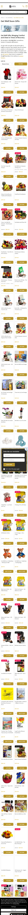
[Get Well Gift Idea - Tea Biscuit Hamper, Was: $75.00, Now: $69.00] (21, 835)
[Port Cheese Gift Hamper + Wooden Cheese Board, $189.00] (7, 103)
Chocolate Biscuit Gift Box (7, 760)
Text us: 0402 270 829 (19, 912)
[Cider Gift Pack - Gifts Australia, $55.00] (21, 779)
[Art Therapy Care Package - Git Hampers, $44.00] (7, 386)
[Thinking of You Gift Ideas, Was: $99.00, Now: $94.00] (21, 498)
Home (2, 15)
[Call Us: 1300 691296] (24, 3)
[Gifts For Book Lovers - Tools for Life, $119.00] (7, 301)
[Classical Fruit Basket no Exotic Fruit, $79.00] (7, 835)
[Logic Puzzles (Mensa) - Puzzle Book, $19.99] (21, 724)
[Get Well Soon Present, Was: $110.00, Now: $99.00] (7, 667)
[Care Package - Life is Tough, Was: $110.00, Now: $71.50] (21, 526)
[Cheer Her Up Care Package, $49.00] (21, 386)
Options (8, 93)
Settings (13, 904)
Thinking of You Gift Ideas (20, 506)
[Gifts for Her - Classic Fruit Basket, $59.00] (7, 779)
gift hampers (6, 51)
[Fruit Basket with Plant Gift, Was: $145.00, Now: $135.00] (21, 216)
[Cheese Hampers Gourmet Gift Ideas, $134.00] (21, 131)
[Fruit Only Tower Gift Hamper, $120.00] (7, 159)
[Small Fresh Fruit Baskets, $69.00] (21, 187)
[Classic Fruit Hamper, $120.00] (21, 103)
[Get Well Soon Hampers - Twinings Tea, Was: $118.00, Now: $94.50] (21, 159)
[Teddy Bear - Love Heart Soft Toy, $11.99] (7, 498)
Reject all (13, 907)
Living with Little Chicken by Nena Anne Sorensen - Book (7, 704)
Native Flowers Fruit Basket (20, 760)
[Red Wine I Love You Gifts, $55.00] (21, 414)
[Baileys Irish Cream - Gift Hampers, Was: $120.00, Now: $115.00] (21, 610)
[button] (26, 446)
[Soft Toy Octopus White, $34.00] (7, 442)
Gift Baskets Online (5, 534)
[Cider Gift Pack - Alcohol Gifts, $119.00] (7, 807)
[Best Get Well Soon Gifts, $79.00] (21, 807)
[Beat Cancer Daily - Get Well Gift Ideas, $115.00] (7, 582)
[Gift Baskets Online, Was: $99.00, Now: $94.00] (7, 526)
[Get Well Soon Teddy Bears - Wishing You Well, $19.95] (7, 554)
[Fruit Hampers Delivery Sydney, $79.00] (21, 245)
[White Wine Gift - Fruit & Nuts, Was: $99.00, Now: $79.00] (21, 667)
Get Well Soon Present (6, 674)
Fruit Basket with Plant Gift (20, 223)
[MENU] (2, 4)
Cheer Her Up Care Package (21, 393)
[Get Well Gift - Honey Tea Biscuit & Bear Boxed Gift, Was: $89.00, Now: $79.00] (7, 892)
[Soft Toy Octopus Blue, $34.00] (21, 442)
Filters (21, 61)
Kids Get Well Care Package (21, 365)
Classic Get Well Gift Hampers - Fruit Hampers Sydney (6, 225)
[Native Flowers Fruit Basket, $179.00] (21, 753)
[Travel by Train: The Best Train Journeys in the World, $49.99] (7, 724)
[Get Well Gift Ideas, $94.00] (21, 892)
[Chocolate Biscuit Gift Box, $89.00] (7, 753)
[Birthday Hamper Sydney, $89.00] (21, 639)
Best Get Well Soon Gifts (20, 815)
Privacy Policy (16, 901)
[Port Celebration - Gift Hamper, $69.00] (7, 75)
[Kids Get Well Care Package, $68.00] (21, 358)
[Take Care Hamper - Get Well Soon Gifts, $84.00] (21, 582)
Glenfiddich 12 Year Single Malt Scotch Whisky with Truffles (6, 478)
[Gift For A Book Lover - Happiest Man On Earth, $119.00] (7, 329)
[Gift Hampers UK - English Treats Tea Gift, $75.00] (21, 863)
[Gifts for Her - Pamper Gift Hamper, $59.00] (21, 75)
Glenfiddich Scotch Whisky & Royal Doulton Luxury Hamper (21, 478)
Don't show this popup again (13, 466)
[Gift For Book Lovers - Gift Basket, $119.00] (7, 358)
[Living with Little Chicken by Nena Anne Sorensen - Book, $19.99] (7, 695)
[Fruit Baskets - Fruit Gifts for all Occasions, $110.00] (7, 245)
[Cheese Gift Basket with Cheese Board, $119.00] (7, 131)
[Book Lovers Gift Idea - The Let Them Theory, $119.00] (21, 273)
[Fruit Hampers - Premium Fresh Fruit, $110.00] (7, 273)
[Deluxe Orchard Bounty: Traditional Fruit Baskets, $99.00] (7, 187)
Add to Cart (8, 516)
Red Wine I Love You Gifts (20, 421)
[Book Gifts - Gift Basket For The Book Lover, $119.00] (21, 301)
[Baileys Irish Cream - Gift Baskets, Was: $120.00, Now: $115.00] (7, 610)
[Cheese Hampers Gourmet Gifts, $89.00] (21, 329)
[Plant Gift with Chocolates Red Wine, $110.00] (7, 414)
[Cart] (26, 3)
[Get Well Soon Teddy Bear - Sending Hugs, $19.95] (21, 554)
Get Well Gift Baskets (5, 871)
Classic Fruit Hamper (19, 111)
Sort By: (3, 58)
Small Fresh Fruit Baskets (20, 195)
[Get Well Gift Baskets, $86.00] (7, 863)
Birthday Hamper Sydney (20, 646)
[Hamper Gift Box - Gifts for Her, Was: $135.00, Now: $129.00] (7, 639)
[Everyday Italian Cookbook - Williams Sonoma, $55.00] (21, 695)
